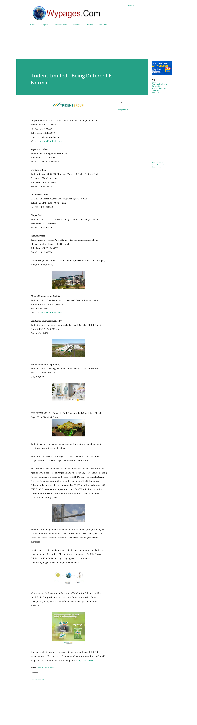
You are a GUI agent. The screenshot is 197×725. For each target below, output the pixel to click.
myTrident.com (86, 660)
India (119, 107)
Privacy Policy (157, 163)
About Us (89, 25)
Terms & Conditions (159, 165)
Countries (76, 25)
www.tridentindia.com (51, 141)
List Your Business (60, 25)
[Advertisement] (82, 41)
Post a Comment (37, 680)
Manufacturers (123, 110)
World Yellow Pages (159, 84)
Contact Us (103, 25)
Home (32, 25)
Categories (44, 25)
